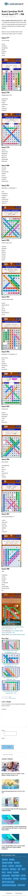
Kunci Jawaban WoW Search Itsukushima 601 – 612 (10, 665)
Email (3, 738)
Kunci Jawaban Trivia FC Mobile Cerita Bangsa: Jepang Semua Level (13, 774)
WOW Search (21, 885)
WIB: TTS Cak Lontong (8, 882)
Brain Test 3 (5, 869)
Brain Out (4, 866)
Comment (4, 709)
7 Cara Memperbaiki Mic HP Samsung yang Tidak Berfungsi (14, 809)
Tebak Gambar (6, 875)
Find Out (9, 872)
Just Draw (16, 872)
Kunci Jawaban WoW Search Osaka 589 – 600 (10, 678)
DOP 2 (23, 869)
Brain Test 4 (13, 869)
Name (3, 730)
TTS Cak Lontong (6, 878)
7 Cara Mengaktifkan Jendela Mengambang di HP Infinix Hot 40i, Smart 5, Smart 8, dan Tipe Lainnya (14, 828)
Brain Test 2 (18, 866)
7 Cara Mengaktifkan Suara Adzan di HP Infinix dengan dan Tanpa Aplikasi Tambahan (13, 847)
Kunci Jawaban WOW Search (17, 634)
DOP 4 (4, 872)
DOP (19, 869)
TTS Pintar (15, 878)
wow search (12, 698)
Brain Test (11, 866)
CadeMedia (14, 3)
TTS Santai (23, 878)
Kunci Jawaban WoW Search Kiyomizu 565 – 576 (10, 692)
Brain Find (16, 862)
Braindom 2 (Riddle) (7, 862)
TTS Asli (23, 875)
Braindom (11, 859)
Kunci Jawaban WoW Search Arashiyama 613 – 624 (10, 651)
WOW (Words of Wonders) (9, 885)
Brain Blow (5, 859)
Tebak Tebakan (15, 875)
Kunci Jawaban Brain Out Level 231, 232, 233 (13, 792)
